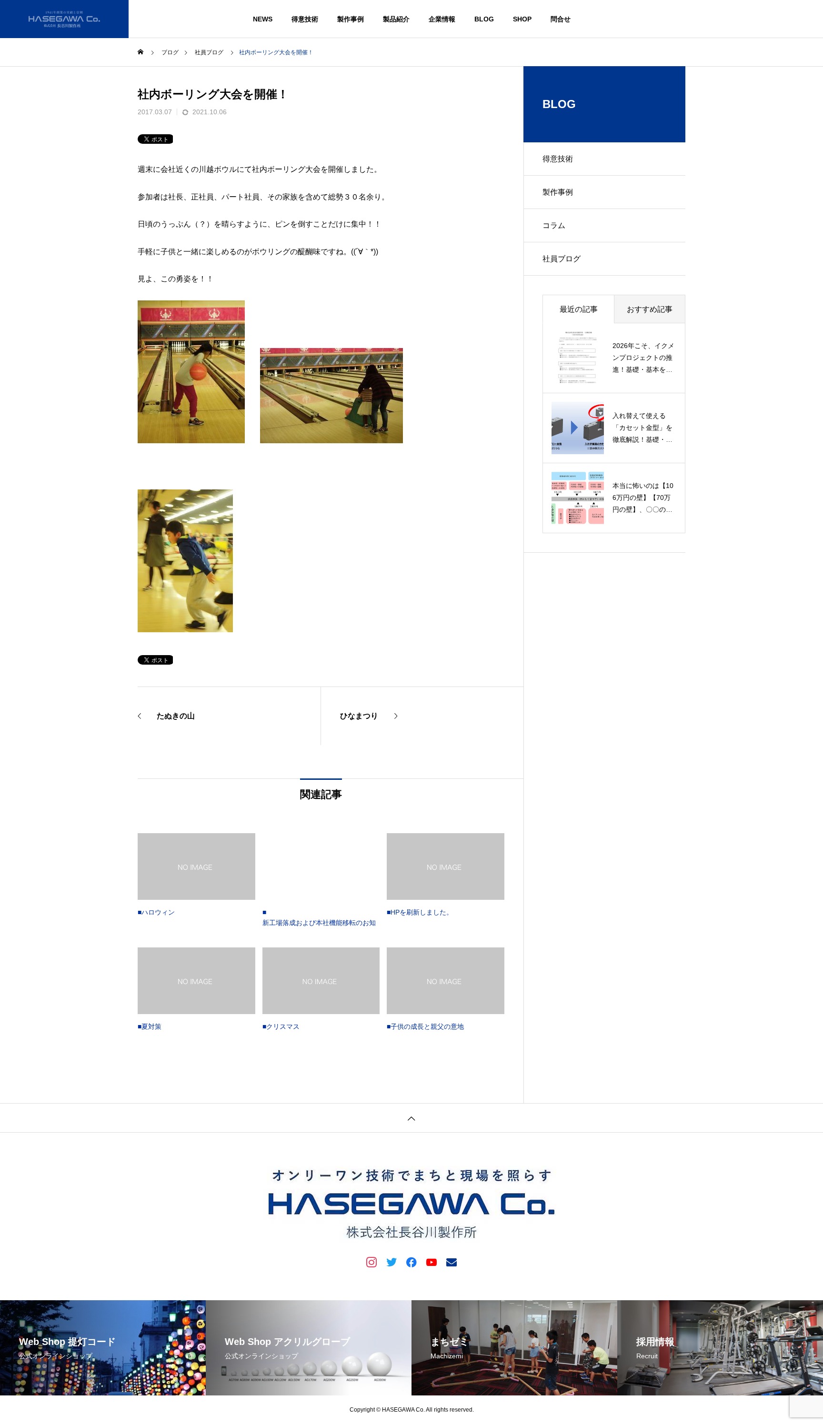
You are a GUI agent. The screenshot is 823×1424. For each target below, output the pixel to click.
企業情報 (442, 19)
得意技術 (304, 19)
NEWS (262, 19)
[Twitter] (391, 1261)
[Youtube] (431, 1261)
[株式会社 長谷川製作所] (64, 19)
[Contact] (451, 1261)
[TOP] (411, 1117)
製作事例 (350, 19)
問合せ (561, 19)
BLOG (484, 19)
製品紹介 (396, 19)
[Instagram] (371, 1261)
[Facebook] (411, 1261)
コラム (553, 225)
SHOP (522, 19)
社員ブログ (561, 259)
